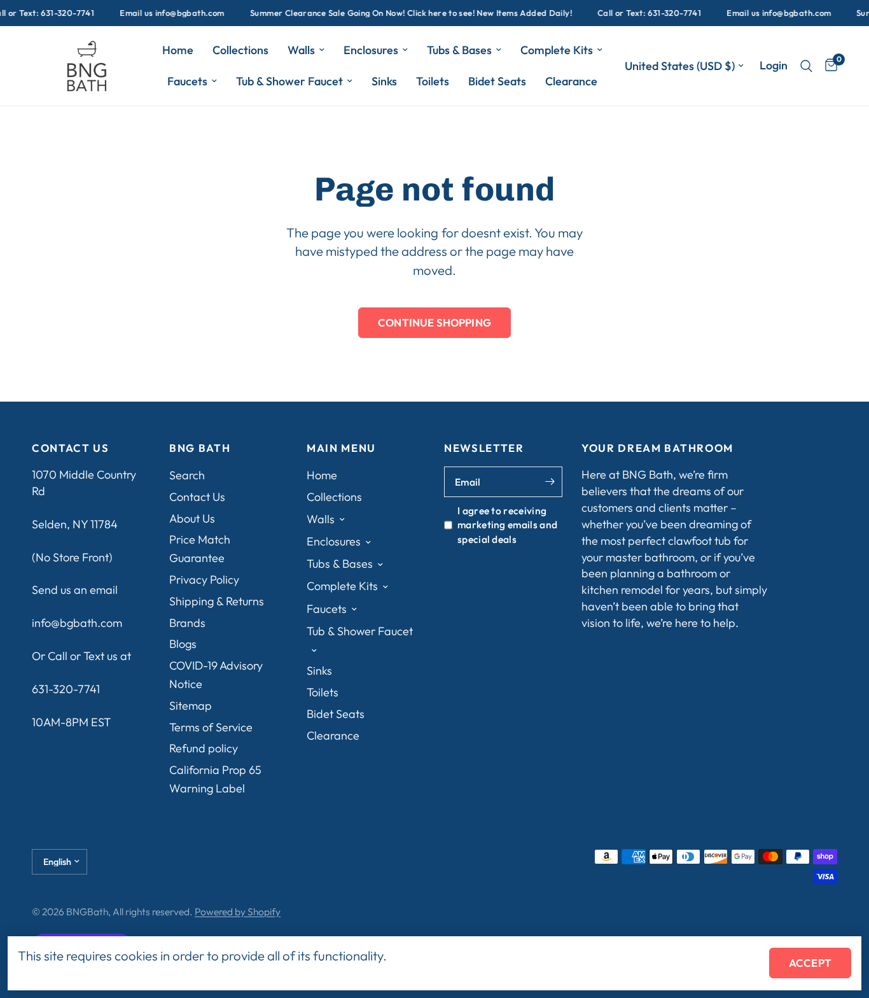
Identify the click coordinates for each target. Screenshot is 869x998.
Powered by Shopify (238, 911)
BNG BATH (199, 448)
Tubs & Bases (459, 50)
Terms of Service (211, 727)
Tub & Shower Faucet (289, 81)
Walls (301, 50)
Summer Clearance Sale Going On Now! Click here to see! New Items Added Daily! (403, 13)
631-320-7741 (66, 689)
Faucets (187, 81)
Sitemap (190, 705)
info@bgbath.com (77, 622)
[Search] (806, 66)
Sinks (384, 81)
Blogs (183, 643)
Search (187, 475)
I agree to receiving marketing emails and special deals (507, 524)
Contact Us (197, 496)
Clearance (571, 81)
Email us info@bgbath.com (164, 13)
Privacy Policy (204, 579)
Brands (187, 622)
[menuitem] (178, 50)
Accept (810, 962)
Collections (240, 50)
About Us (192, 518)
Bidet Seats (497, 81)
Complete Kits (556, 50)
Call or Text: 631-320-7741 (641, 13)
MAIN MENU (341, 448)
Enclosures (371, 50)
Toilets (432, 81)
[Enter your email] (549, 482)
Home (177, 50)
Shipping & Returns (216, 601)
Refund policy (203, 748)
